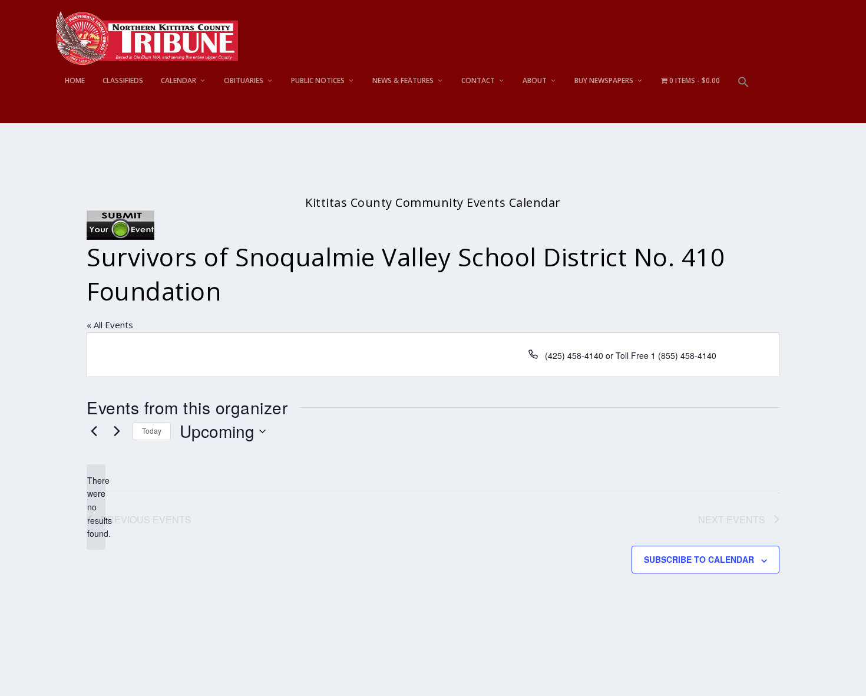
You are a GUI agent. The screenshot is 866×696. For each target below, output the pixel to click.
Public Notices (318, 80)
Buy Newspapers (603, 80)
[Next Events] (117, 431)
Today (151, 430)
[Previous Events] (94, 431)
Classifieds (123, 80)
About (535, 80)
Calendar (178, 80)
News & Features (403, 80)
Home (75, 80)
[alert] (96, 507)
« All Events (110, 325)
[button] (743, 100)
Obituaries (243, 80)
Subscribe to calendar (699, 559)
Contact (478, 80)
